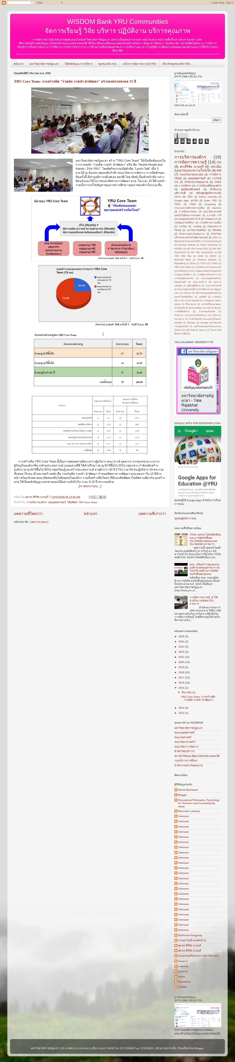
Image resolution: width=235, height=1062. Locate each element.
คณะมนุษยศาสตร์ (184, 732)
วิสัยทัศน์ (72, 502)
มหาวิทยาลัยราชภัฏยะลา (44, 63)
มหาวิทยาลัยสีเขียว (197, 230)
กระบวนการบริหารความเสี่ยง (189, 208)
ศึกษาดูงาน (191, 304)
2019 (181, 667)
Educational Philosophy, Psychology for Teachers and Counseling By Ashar (199, 803)
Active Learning (208, 196)
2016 (181, 682)
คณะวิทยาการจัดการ (186, 746)
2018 (181, 672)
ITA (219, 162)
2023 (181, 646)
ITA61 (177, 204)
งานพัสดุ (197, 226)
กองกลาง (216, 208)
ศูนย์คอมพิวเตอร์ (190, 189)
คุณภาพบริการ (200, 282)
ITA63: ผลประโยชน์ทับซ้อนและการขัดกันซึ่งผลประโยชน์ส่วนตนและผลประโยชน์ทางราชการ (205, 539)
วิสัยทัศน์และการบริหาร (79, 63)
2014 (181, 707)
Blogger (182, 794)
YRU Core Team (87, 502)
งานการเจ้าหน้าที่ (213, 286)
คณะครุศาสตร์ (182, 737)
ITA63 (217, 182)
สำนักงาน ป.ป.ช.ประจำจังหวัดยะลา (190, 315)
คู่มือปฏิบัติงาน (193, 286)
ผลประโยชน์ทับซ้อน (183, 297)
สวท (208, 308)
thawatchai (184, 981)
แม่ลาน (202, 330)
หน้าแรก (19, 63)
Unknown (183, 816)
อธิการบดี (190, 330)
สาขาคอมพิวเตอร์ (207, 311)
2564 (215, 237)
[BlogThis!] (94, 497)
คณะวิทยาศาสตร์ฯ (185, 741)
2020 (181, 662)
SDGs (193, 263)
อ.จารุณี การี (214, 215)
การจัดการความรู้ (190, 162)
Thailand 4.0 (211, 219)
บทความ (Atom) (39, 521)
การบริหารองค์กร (36, 502)
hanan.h (183, 961)
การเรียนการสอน (188, 211)
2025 (181, 636)
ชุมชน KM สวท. (107, 63)
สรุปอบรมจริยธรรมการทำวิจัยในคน (198, 955)
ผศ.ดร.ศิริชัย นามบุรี (189, 945)
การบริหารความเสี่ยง (210, 222)
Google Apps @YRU (186, 200)
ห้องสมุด (191, 323)
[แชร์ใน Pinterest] (104, 497)
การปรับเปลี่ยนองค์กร (208, 185)
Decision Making (187, 245)
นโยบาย (187, 293)
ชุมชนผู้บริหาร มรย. (185, 518)
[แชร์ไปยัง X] (97, 497)
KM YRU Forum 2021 (197, 249)
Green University (209, 245)
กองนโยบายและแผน (191, 174)
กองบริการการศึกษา (186, 760)
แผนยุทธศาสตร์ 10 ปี (189, 219)
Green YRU (210, 200)
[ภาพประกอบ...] (90, 486)
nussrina (183, 971)
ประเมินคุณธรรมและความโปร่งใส (197, 168)
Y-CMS (214, 263)
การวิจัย (183, 226)
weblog (181, 271)
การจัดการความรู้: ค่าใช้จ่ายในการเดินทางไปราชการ (204, 600)
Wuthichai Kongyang (190, 935)
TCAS (203, 263)
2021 (181, 656)
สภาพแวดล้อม (195, 308)
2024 (181, 641)
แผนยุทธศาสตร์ (57, 502)
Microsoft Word (182, 260)
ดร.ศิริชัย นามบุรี (192, 166)
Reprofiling (179, 263)
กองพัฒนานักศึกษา (184, 222)
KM (219, 170)
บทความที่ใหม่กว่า (28, 514)
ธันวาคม (187, 692)
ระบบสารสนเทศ (192, 300)
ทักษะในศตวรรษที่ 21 (188, 289)
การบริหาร (185, 185)
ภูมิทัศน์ (202, 297)
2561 (190, 196)
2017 (181, 677)
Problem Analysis (207, 260)
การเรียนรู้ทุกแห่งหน (183, 278)
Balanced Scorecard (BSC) (187, 241)
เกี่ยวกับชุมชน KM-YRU (176, 63)
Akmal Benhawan (188, 789)
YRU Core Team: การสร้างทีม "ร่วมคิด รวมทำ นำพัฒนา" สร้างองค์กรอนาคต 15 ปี (75, 81)
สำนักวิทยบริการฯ (184, 751)
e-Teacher (200, 267)
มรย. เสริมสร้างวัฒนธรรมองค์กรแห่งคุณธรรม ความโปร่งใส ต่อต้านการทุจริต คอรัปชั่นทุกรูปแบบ (205, 569)
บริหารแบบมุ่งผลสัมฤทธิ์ (207, 293)
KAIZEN (178, 249)
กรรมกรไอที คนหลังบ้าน (192, 940)
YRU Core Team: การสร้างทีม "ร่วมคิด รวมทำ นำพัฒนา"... (198, 698)
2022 (181, 651)
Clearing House (213, 241)
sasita (181, 976)
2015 (181, 687)
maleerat (183, 966)
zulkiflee (182, 986)
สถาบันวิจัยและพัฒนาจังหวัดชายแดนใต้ (197, 756)
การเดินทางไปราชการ (207, 275)
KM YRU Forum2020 (202, 252)
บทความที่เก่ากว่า (152, 514)
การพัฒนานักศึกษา (183, 275)
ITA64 (192, 204)
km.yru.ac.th (215, 267)
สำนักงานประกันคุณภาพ (192, 233)
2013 (181, 712)
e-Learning (210, 204)
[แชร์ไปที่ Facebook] (101, 497)
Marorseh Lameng (189, 811)
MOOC (213, 256)
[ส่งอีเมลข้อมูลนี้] (90, 497)
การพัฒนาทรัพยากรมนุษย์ (206, 271)
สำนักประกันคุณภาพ (196, 182)
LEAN (200, 256)
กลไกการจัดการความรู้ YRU (139, 63)
